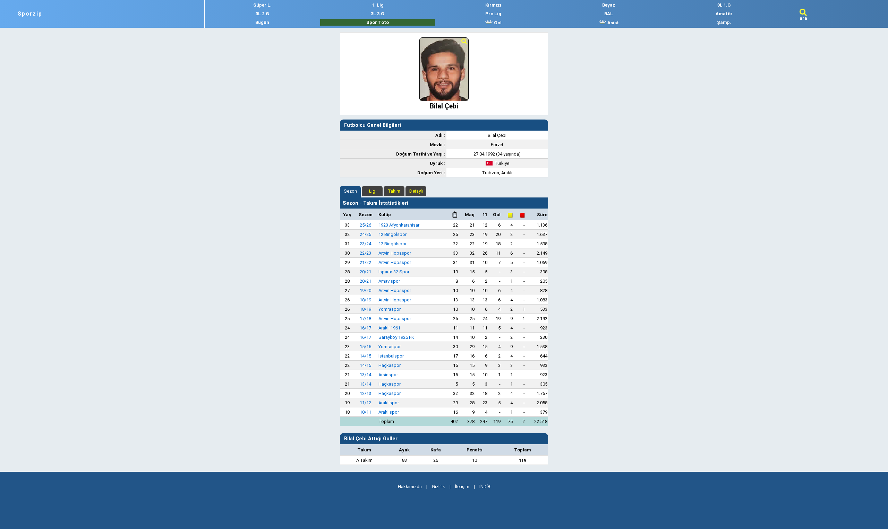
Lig (372, 191)
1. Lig (378, 5)
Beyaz (608, 5)
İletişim (462, 486)
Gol (497, 22)
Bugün (262, 22)
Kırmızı (493, 5)
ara (803, 18)
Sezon (350, 191)
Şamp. (724, 22)
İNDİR (484, 486)
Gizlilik (438, 486)
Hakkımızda (410, 486)
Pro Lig (493, 13)
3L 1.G (724, 5)
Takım (394, 191)
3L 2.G (262, 13)
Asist (612, 22)
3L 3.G (377, 13)
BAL (608, 13)
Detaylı (416, 191)
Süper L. (262, 5)
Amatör (724, 13)
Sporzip (30, 14)
